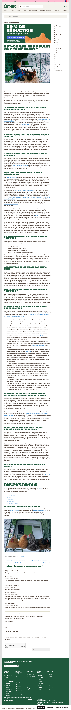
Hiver (55, 47)
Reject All (50, 707)
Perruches (57, 59)
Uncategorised (58, 70)
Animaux (56, 29)
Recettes (56, 66)
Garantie (18, 688)
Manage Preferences (62, 707)
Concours (56, 37)
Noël (55, 53)
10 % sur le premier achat (36, 1)
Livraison (18, 684)
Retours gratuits (19, 1)
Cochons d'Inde (58, 35)
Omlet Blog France (11, 22)
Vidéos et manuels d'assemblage (20, 692)
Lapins (56, 51)
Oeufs (55, 55)
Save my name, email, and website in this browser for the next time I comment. (26, 638)
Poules (22, 556)
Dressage (56, 39)
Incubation (52, 692)
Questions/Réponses (22, 682)
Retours (18, 686)
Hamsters (57, 45)
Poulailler (56, 60)
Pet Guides (50, 671)
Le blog (29, 682)
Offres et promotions (60, 57)
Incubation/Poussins (59, 49)
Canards (40, 677)
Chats (55, 31)
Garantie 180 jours (53, 1)
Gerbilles (56, 43)
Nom (6, 627)
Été (55, 41)
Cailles (50, 676)
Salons (56, 68)
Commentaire (9, 621)
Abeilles (40, 675)
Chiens (56, 33)
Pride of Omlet (58, 64)
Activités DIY (57, 27)
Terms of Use (40, 699)
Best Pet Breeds (39, 671)
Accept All (41, 707)
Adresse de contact (11, 631)
